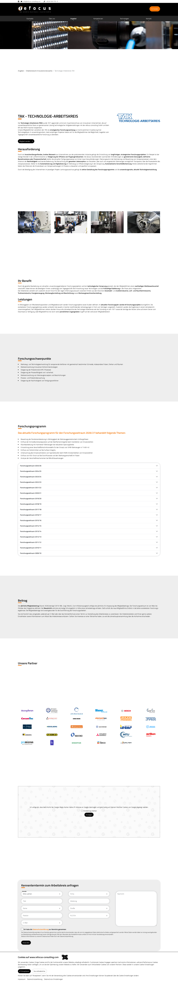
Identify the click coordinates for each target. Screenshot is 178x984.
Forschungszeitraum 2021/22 (30, 487)
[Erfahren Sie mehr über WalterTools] (126, 742)
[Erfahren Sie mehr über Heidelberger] (52, 726)
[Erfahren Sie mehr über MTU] (126, 734)
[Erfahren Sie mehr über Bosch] (126, 710)
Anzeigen (89, 814)
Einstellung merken (90, 811)
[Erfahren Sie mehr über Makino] (76, 734)
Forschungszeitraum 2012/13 (30, 537)
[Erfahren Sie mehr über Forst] (151, 718)
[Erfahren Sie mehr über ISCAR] (126, 726)
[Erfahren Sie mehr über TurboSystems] (27, 710)
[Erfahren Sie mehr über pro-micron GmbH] (27, 742)
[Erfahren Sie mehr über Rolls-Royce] (52, 742)
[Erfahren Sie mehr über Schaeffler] (76, 742)
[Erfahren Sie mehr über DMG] (76, 718)
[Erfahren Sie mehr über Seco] (101, 742)
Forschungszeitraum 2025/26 (30, 465)
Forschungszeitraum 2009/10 (30, 553)
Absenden (26, 942)
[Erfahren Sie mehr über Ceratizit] (52, 718)
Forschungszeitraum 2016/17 (30, 515)
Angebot (21, 71)
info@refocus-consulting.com (31, 1)
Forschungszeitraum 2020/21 (30, 493)
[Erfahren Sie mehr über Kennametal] (27, 734)
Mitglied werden (24, 141)
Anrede (24, 891)
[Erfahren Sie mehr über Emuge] (126, 718)
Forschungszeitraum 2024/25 (30, 471)
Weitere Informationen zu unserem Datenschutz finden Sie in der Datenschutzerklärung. (47, 936)
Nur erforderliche (39, 971)
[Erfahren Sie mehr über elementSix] (101, 718)
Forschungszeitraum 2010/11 (30, 547)
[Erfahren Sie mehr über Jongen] (151, 726)
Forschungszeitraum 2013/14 (30, 531)
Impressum (21, 979)
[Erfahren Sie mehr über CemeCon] (151, 710)
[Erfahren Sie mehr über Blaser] (101, 710)
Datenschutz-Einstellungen (53, 979)
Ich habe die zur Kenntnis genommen (45, 929)
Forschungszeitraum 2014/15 (30, 526)
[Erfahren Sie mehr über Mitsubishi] (101, 734)
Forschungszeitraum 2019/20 (30, 498)
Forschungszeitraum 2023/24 (30, 476)
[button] (52, 18)
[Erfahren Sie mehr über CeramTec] (27, 718)
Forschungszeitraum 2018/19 (30, 504)
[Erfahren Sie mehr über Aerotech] (76, 710)
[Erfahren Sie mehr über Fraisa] (27, 726)
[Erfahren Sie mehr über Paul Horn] (52, 734)
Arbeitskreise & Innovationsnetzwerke (39, 71)
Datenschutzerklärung (40, 929)
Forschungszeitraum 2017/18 (30, 509)
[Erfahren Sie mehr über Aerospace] (52, 710)
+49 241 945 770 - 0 (52, 1)
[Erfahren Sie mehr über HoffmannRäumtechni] (101, 726)
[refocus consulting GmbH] (34, 9)
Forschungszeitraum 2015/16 (30, 520)
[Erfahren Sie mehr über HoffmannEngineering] (76, 726)
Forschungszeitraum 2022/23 (30, 482)
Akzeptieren (25, 971)
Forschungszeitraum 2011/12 (30, 542)
